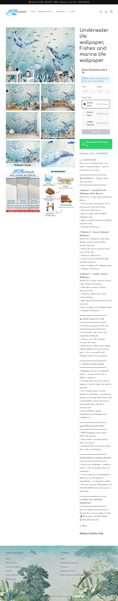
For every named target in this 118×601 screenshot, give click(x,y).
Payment (64, 567)
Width (84, 87)
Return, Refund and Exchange (72, 575)
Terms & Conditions (13, 567)
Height (99, 87)
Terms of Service (12, 575)
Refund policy (11, 579)
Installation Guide (68, 571)
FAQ (62, 559)
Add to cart (95, 132)
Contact (9, 571)
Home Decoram (55, 596)
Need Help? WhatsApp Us (97, 143)
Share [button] (84, 526)
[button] (46, 11)
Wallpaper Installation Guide (91, 533)
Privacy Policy (11, 563)
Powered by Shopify (66, 596)
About (8, 559)
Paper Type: (87, 97)
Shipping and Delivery (69, 563)
